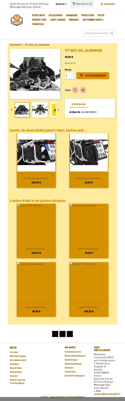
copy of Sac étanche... (36, 248)
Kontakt (14, 375)
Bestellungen (71, 359)
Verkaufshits (16, 372)
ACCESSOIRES (56, 15)
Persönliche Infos (73, 351)
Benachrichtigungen (75, 375)
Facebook (55, 334)
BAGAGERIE (72, 15)
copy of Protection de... (89, 248)
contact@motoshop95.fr (107, 394)
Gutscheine (70, 371)
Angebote (14, 364)
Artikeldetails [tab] (79, 104)
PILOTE (101, 15)
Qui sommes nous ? (93, 19)
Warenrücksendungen (75, 355)
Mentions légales (18, 356)
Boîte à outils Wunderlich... (36, 178)
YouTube (62, 334)
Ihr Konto (70, 347)
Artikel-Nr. (75, 112)
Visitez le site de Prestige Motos (17, 381)
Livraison (14, 352)
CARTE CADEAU (57, 19)
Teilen (75, 90)
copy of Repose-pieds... (36, 307)
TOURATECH (38, 24)
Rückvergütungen (73, 363)
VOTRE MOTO (38, 15)
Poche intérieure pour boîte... (89, 178)
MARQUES (74, 19)
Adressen (69, 367)
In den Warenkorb (93, 75)
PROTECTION (87, 15)
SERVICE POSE (39, 19)
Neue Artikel (16, 368)
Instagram (70, 334)
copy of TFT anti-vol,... (88, 307)
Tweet (83, 90)
